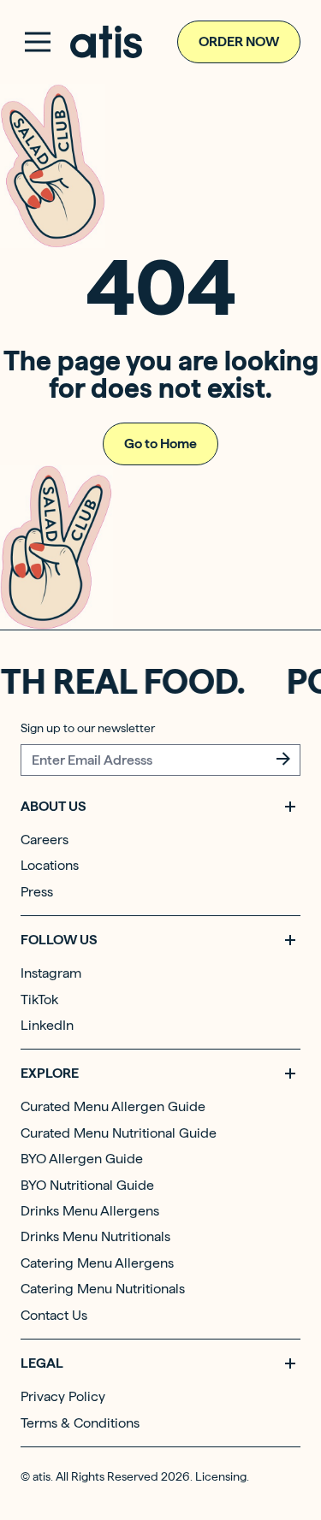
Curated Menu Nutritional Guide (119, 1133)
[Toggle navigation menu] (38, 42)
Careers (44, 839)
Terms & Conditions (80, 1423)
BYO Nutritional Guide (87, 1185)
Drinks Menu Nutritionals (95, 1236)
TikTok (39, 999)
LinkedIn (47, 1025)
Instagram (51, 973)
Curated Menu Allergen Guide (113, 1106)
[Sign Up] (283, 758)
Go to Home (160, 443)
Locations (50, 865)
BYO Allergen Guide (82, 1158)
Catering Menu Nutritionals (103, 1288)
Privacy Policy (63, 1396)
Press (37, 892)
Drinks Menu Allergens (90, 1211)
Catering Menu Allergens (97, 1263)
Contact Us (54, 1315)
